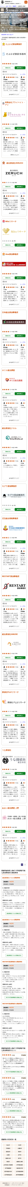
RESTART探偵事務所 (10, 576)
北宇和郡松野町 (19, 1171)
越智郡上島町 (20, 1161)
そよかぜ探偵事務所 (13, 44)
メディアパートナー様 (18, 1183)
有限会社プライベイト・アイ (15, 103)
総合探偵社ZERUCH (14, 163)
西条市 (19, 1151)
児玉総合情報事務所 (10, 518)
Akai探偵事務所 (11, 254)
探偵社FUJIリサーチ (10, 692)
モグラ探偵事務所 (9, 486)
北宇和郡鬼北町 (8, 1174)
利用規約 (7, 1185)
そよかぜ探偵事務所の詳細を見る (14, 1093)
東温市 (8, 1161)
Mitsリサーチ (11, 221)
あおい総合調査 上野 (10, 808)
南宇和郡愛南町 (19, 1174)
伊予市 (19, 1155)
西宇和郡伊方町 (8, 1171)
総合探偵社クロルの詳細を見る (14, 913)
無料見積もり (20, 67)
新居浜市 (8, 1151)
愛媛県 (14, 6)
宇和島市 (8, 1148)
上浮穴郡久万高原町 (8, 1165)
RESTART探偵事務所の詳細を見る (14, 997)
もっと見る (22, 74)
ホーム (2, 6)
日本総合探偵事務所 (10, 312)
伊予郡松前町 (20, 1165)
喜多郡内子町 (20, 1168)
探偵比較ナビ (6, 1183)
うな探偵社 (6, 750)
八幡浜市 (20, 1148)
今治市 (19, 1145)
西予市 (19, 1158)
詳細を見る (8, 67)
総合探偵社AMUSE (10, 634)
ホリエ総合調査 (8, 370)
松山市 (8, 1145)
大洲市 (8, 1155)
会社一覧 (8, 6)
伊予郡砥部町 (8, 1168)
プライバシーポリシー (17, 1185)
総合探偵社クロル (9, 428)
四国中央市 (8, 1158)
